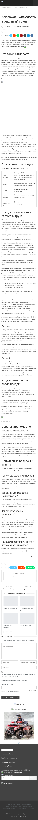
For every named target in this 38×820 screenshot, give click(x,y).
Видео (18, 804)
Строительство (11, 804)
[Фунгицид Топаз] (27, 618)
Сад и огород (2, 12)
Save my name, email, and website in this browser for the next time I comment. (19, 675)
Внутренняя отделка (11, 806)
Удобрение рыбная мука (9, 758)
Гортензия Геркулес (10, 589)
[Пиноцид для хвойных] (11, 618)
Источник (34, 557)
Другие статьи (31, 808)
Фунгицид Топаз (6, 766)
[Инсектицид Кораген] (11, 601)
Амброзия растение (28, 589)
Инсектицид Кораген (7, 754)
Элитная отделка (21, 808)
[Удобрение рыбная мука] (27, 601)
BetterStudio (23, 817)
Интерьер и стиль (27, 806)
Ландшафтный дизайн (9, 808)
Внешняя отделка (26, 804)
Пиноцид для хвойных (8, 762)
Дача (20, 806)
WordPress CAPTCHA (33, 690)
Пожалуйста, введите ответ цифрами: (14, 680)
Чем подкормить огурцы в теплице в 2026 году (16, 770)
